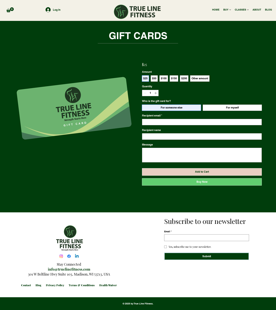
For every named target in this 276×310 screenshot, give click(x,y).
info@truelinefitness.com (69, 269)
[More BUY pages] (230, 10)
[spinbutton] (150, 93)
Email (168, 231)
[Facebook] (69, 256)
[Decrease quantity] (144, 93)
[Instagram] (61, 256)
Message (147, 144)
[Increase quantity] (156, 93)
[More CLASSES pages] (248, 10)
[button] (10, 9)
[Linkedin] (77, 256)
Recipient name (151, 130)
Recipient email (152, 115)
